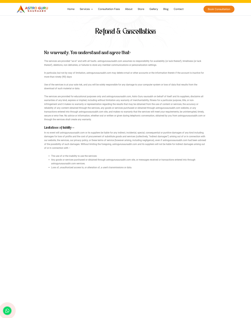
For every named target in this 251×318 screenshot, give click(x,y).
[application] (91, 9)
